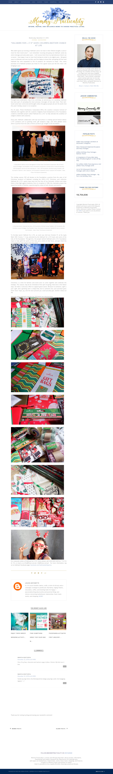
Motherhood (25, 2)
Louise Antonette (32, 583)
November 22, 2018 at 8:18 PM (27, 676)
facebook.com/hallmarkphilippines (41, 565)
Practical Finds (42, 40)
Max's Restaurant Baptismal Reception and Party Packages (88, 147)
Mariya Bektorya (24, 657)
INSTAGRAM (68, 753)
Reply (64, 666)
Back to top (99, 771)
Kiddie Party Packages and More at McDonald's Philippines (87, 142)
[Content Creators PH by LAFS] (88, 124)
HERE (80, 211)
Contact (86, 86)
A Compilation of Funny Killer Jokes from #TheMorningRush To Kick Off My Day (88, 158)
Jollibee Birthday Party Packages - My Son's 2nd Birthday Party (87, 175)
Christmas (34, 40)
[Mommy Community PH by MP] (88, 114)
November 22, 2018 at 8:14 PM (27, 659)
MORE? (41, 596)
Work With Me (94, 86)
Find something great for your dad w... (38, 637)
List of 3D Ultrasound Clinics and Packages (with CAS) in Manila (86, 170)
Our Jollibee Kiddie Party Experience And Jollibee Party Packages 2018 (88, 164)
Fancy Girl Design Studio (21, 771)
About (16, 2)
